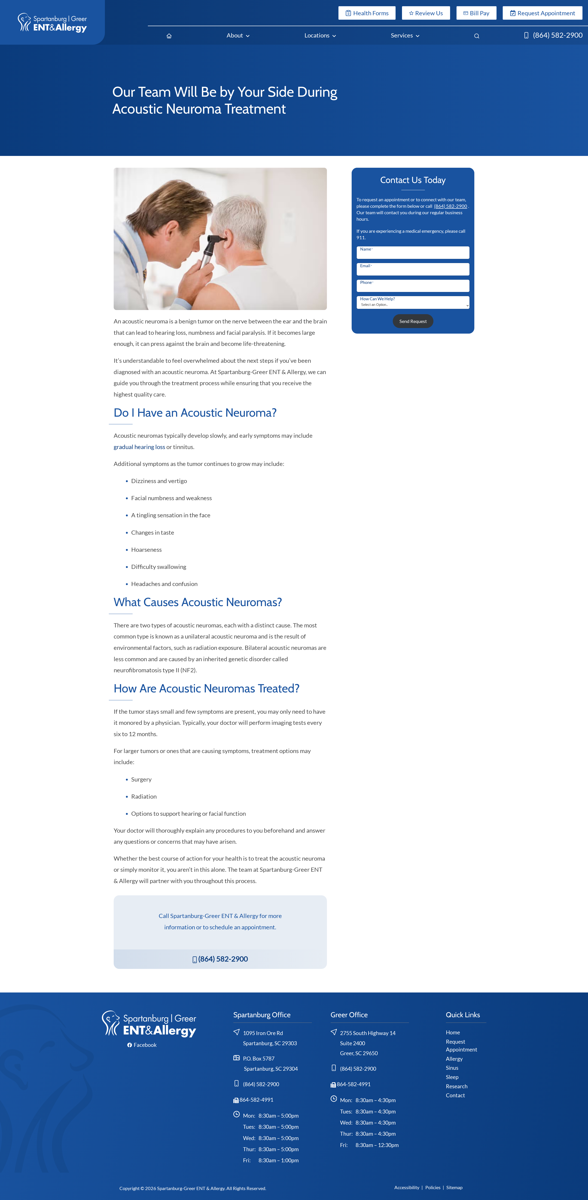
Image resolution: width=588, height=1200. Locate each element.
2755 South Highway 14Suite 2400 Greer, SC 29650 (368, 1043)
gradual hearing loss (139, 446)
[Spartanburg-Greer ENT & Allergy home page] (52, 22)
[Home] (169, 35)
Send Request (413, 321)
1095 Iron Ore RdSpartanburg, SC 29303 (270, 1038)
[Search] (477, 35)
